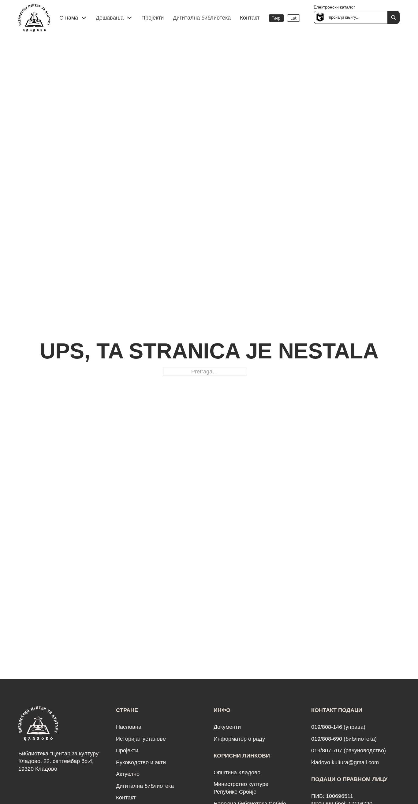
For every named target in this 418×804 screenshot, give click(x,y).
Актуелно (128, 774)
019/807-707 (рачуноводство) (348, 750)
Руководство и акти (141, 762)
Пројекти (152, 18)
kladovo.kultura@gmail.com (345, 762)
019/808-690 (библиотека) (344, 739)
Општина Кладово (237, 772)
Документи (227, 727)
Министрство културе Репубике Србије (241, 788)
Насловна (128, 727)
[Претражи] (393, 17)
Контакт (249, 18)
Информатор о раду (239, 739)
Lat (293, 18)
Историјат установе (141, 739)
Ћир (276, 18)
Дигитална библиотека (202, 18)
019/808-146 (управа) (338, 727)
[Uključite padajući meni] (84, 17)
